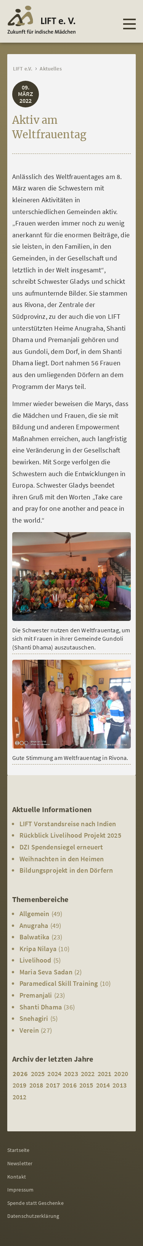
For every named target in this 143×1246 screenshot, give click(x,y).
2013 (119, 1085)
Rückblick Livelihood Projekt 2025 (70, 835)
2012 (20, 1096)
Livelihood (35, 960)
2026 (20, 1073)
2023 (71, 1073)
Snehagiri (33, 1018)
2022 (88, 1073)
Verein (29, 1030)
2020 (121, 1073)
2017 (53, 1085)
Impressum (20, 1189)
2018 (36, 1085)
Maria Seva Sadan (45, 972)
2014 (103, 1085)
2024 (54, 1073)
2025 (38, 1073)
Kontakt (16, 1176)
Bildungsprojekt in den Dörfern (66, 870)
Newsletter (20, 1163)
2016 (70, 1085)
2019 (20, 1085)
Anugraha (33, 925)
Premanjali (35, 995)
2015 (86, 1085)
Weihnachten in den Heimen (61, 858)
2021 (105, 1073)
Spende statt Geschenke (35, 1203)
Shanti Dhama (40, 1007)
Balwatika (34, 937)
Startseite (18, 1150)
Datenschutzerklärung (33, 1215)
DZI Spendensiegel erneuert (61, 847)
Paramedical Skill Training (58, 983)
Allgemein (34, 913)
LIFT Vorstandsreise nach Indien (67, 823)
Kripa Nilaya (37, 948)
